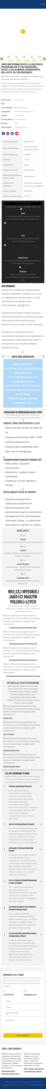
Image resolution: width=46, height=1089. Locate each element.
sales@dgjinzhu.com (30, 995)
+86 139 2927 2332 (8, 995)
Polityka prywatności (36, 1085)
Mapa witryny (22, 1085)
